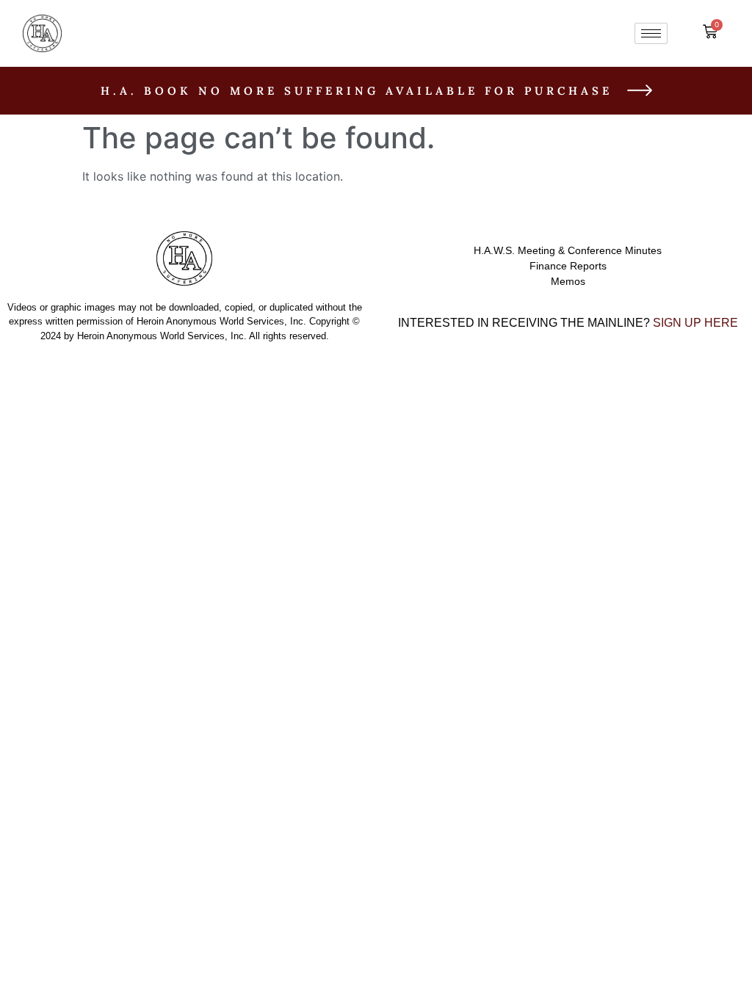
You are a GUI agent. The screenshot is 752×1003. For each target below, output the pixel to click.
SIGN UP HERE (695, 322)
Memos (568, 281)
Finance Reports (568, 266)
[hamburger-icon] (651, 33)
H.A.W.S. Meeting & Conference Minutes (568, 250)
